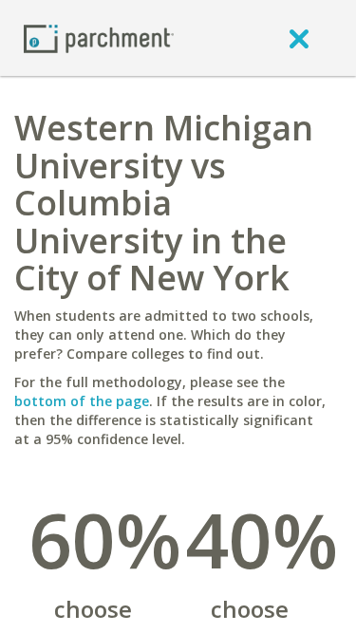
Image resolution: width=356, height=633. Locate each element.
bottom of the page (81, 401)
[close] (299, 38)
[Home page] (99, 37)
